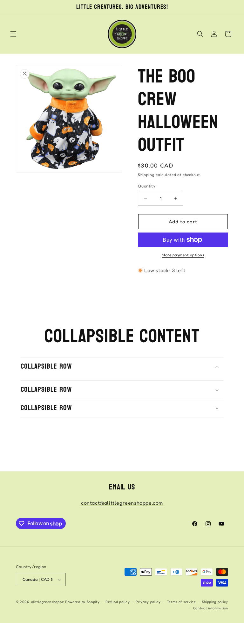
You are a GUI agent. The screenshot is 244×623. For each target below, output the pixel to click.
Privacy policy (148, 602)
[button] (13, 34)
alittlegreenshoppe (47, 602)
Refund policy (117, 602)
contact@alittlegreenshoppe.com (122, 503)
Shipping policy (215, 602)
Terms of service (181, 602)
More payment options (183, 254)
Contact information (210, 608)
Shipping (146, 174)
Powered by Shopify (82, 602)
